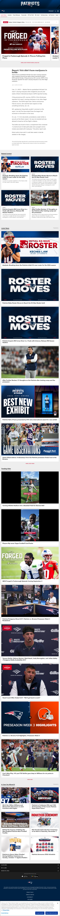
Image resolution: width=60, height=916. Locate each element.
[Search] (55, 11)
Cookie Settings (4, 913)
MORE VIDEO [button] (30, 779)
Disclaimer (30, 899)
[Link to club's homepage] (3, 10)
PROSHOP (51, 11)
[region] (30, 908)
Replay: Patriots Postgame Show (17, 22)
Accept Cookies (39, 913)
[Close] (57, 903)
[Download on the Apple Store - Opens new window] (24, 876)
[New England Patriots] (30, 882)
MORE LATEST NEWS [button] (30, 463)
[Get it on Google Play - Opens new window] (34, 877)
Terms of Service (30, 894)
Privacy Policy (30, 892)
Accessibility (30, 897)
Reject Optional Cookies (51, 913)
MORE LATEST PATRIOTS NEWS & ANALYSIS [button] (30, 62)
